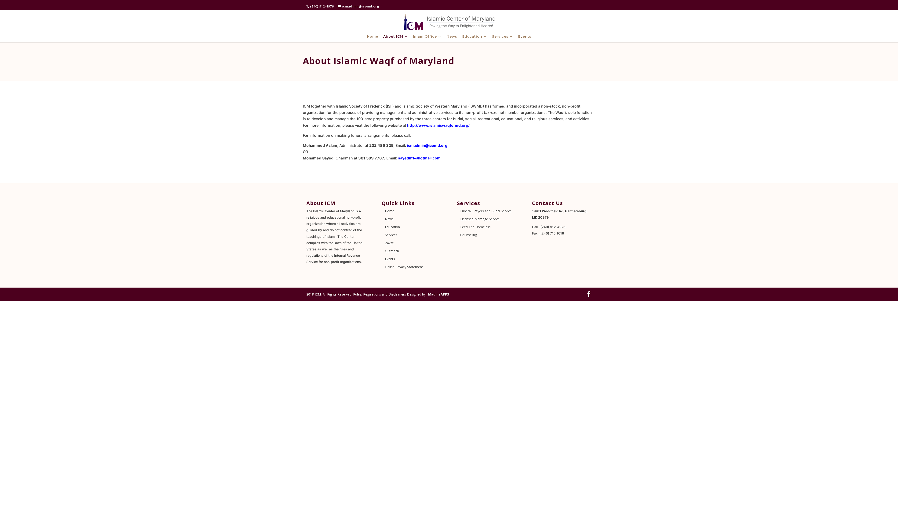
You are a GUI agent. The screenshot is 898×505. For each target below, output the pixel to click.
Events (524, 37)
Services (500, 37)
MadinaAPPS (438, 294)
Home (372, 37)
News (452, 37)
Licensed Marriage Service (480, 219)
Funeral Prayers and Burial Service (486, 211)
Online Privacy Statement (404, 267)
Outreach (392, 251)
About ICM (393, 37)
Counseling (468, 235)
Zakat (389, 243)
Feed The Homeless (475, 227)
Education (472, 37)
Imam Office (425, 37)
